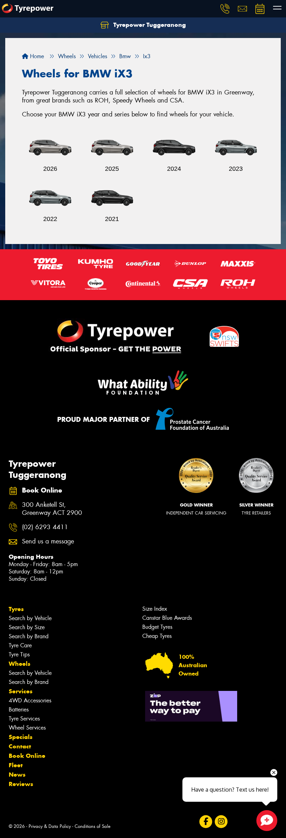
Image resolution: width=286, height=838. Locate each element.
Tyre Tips (19, 654)
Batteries (19, 709)
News (17, 774)
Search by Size (27, 627)
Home (36, 56)
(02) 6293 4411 (45, 527)
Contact (20, 746)
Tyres (16, 609)
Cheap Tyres (157, 636)
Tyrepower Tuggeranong (149, 25)
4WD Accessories (30, 700)
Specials (20, 737)
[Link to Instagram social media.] (220, 821)
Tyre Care (20, 645)
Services (20, 691)
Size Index (154, 608)
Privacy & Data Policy (50, 826)
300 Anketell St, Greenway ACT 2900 (52, 509)
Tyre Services (24, 718)
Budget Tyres (157, 627)
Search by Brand (28, 636)
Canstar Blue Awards (167, 618)
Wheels (19, 664)
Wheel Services (27, 727)
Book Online (27, 756)
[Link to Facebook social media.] (205, 821)
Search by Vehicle (30, 618)
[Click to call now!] (225, 8)
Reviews (21, 784)
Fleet (16, 765)
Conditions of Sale (93, 826)
